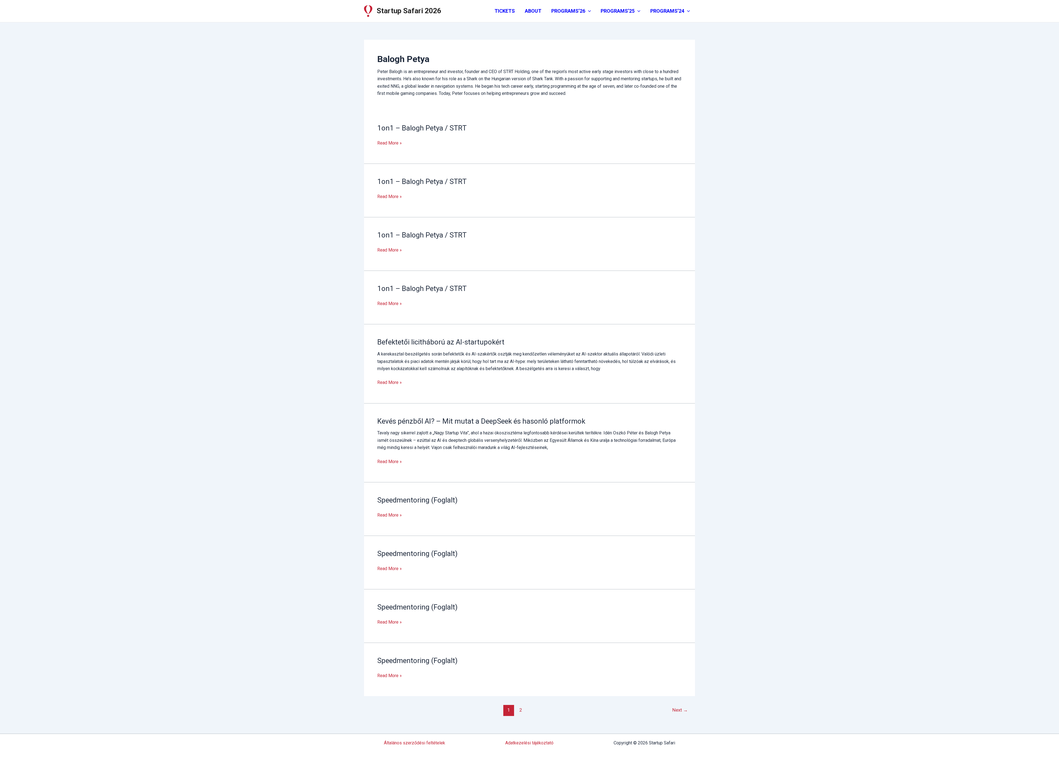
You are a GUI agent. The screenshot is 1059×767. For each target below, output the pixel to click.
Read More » (389, 143)
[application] (588, 11)
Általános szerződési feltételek (414, 742)
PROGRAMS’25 (618, 11)
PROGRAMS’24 (667, 11)
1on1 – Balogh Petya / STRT (422, 128)
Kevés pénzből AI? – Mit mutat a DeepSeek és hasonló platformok (481, 421)
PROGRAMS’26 (568, 11)
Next (680, 710)
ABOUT (533, 11)
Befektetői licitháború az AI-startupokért (440, 342)
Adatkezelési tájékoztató (529, 742)
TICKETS (504, 11)
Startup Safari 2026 (409, 11)
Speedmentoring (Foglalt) (417, 500)
